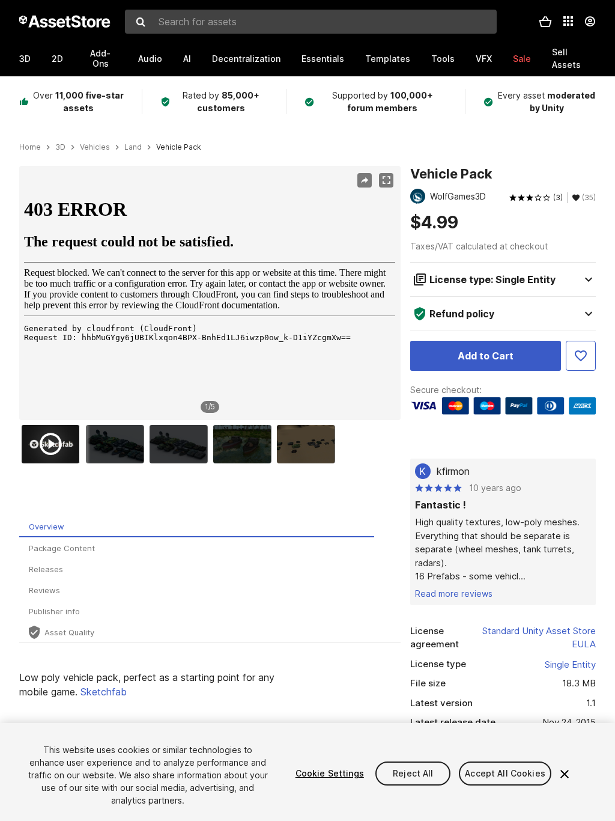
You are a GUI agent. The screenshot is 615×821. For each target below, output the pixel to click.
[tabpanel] (210, 684)
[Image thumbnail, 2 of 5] (118, 444)
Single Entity (570, 664)
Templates (387, 58)
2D (57, 58)
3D (25, 58)
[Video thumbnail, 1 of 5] (53, 444)
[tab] (196, 526)
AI (187, 58)
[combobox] (311, 22)
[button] (545, 21)
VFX (484, 58)
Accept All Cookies (505, 773)
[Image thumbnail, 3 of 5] (181, 444)
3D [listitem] (60, 147)
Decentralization (246, 58)
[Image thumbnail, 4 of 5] (245, 444)
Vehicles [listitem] (95, 147)
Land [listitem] (133, 147)
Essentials (322, 58)
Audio (150, 58)
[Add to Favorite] (581, 356)
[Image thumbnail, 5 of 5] (309, 444)
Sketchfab (103, 692)
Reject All (413, 773)
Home (30, 147)
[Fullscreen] (386, 180)
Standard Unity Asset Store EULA (539, 637)
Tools (443, 58)
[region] (209, 293)
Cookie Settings (329, 773)
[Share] (364, 180)
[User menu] (590, 22)
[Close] (564, 774)
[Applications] (568, 21)
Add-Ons (100, 58)
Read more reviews (453, 593)
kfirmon (453, 471)
